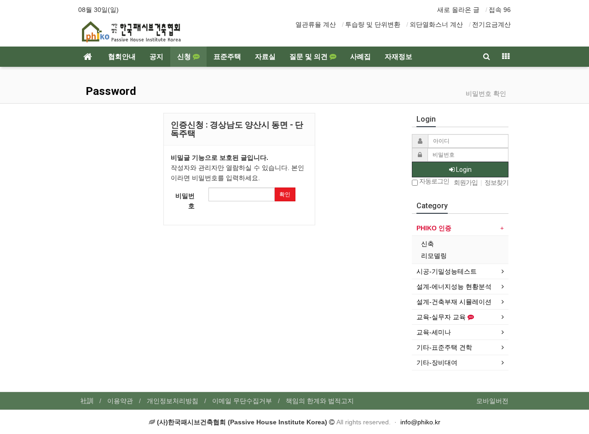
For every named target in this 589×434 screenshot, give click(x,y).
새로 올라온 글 (458, 9)
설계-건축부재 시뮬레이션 (453, 301)
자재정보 (398, 57)
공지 (156, 57)
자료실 (265, 57)
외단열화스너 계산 (436, 24)
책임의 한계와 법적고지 (320, 401)
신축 (427, 243)
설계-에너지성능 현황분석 (453, 286)
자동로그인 (433, 181)
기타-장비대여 (436, 362)
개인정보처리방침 (172, 401)
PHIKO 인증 (433, 228)
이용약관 (120, 401)
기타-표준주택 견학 (444, 347)
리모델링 (434, 255)
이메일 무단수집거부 (242, 401)
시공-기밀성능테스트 (446, 271)
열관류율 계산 (315, 24)
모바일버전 (492, 401)
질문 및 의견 (309, 57)
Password (109, 91)
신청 (185, 57)
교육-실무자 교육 (442, 317)
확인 (284, 194)
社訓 (87, 401)
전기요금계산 (491, 24)
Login (463, 169)
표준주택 (227, 57)
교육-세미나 (433, 332)
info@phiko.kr (420, 422)
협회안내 (122, 57)
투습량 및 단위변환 (372, 24)
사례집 (360, 57)
